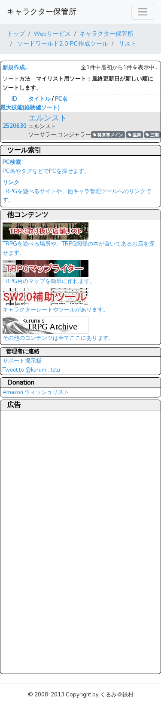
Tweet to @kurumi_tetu (31, 370)
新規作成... (16, 67)
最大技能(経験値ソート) (30, 107)
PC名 (61, 99)
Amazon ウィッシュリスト (36, 392)
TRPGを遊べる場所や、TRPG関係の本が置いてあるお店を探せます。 (79, 248)
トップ (16, 33)
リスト (127, 43)
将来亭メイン (109, 135)
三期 (154, 135)
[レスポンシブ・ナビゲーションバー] (142, 12)
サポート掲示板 (22, 361)
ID (14, 99)
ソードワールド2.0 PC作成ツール (61, 43)
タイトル (39, 99)
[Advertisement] (37, 541)
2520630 (15, 126)
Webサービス (52, 33)
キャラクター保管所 (41, 11)
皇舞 (136, 135)
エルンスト (47, 118)
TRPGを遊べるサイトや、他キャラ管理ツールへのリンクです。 (77, 191)
